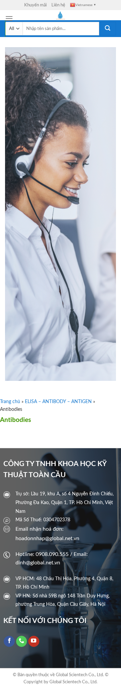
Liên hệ (58, 5)
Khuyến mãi (35, 5)
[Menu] (9, 18)
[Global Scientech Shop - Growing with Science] (60, 15)
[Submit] (107, 28)
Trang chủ (10, 401)
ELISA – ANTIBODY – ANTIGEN (58, 401)
